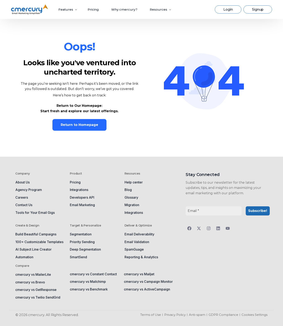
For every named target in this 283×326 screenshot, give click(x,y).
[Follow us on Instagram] (210, 228)
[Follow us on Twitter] (200, 228)
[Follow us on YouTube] (229, 228)
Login (228, 9)
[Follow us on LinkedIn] (219, 228)
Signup (258, 9)
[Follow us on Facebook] (190, 228)
